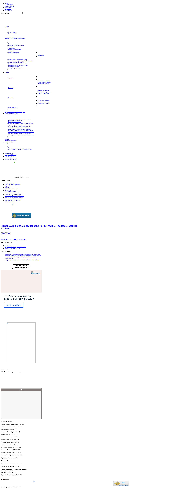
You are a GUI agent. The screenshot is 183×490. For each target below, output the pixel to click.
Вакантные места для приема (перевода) (14, 197)
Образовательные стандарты (11, 188)
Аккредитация (8, 245)
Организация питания (10, 201)
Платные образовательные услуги (13, 194)
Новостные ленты (9, 4)
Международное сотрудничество (12, 200)
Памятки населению (9, 6)
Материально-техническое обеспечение (14, 193)
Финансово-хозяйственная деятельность (14, 196)
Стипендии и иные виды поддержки (13, 198)
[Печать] (8, 233)
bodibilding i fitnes (8, 239)
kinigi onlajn (21, 239)
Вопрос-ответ (8, 9)
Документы (7, 186)
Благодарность (8, 10)
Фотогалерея (8, 7)
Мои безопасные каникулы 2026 (12, 248)
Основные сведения (9, 183)
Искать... (3, 13)
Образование (8, 187)
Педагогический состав (10, 191)
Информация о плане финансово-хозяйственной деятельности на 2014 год (22, 260)
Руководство (8, 190)
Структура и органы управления (12, 184)
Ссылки (6, 3)
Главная (6, 1)
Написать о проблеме (13, 305)
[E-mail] (3, 233)
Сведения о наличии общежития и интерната (15, 247)
